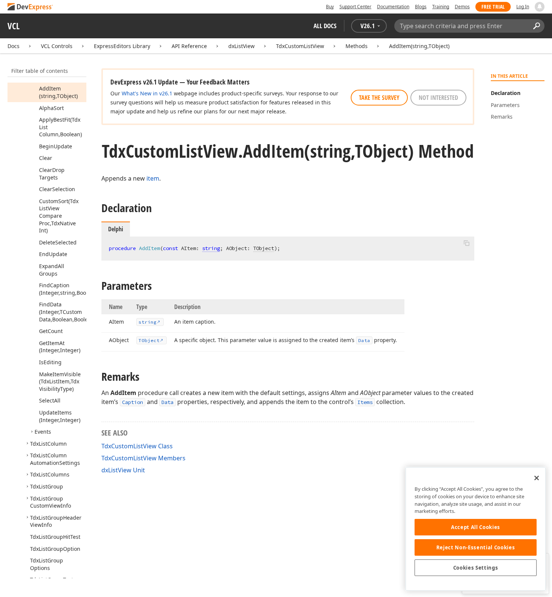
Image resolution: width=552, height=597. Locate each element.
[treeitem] (58, 92)
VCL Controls (56, 46)
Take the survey (379, 97)
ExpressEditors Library (122, 46)
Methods (356, 46)
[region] (475, 529)
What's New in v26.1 (147, 93)
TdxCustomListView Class (137, 446)
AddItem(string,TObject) (419, 46)
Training (440, 6)
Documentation (393, 6)
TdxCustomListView (300, 46)
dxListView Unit (123, 470)
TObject (263, 248)
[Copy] (466, 243)
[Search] (536, 26)
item (152, 178)
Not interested (438, 97)
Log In (522, 6)
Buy (330, 6)
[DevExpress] (30, 7)
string (211, 248)
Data (167, 402)
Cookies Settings (475, 567)
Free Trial (493, 6)
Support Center (355, 6)
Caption (132, 402)
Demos (462, 6)
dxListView (241, 46)
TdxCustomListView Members (143, 458)
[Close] (536, 478)
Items (365, 402)
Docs (14, 46)
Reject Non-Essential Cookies (475, 547)
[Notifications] (539, 7)
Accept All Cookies (475, 527)
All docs (325, 25)
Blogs (421, 6)
